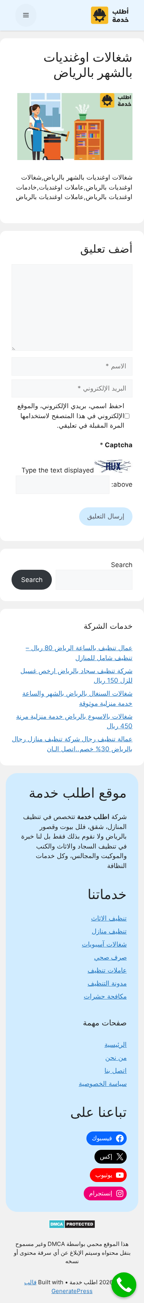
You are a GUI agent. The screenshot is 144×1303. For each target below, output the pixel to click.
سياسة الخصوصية (103, 1083)
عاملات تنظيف (107, 970)
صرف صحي (110, 957)
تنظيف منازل (109, 931)
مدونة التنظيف (107, 983)
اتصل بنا (115, 1070)
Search (121, 565)
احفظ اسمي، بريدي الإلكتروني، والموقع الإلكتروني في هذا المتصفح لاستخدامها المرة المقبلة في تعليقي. (70, 415)
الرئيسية (115, 1044)
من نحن (116, 1057)
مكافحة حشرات (105, 996)
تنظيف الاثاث (109, 918)
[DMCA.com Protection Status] (72, 1226)
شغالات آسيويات (104, 944)
